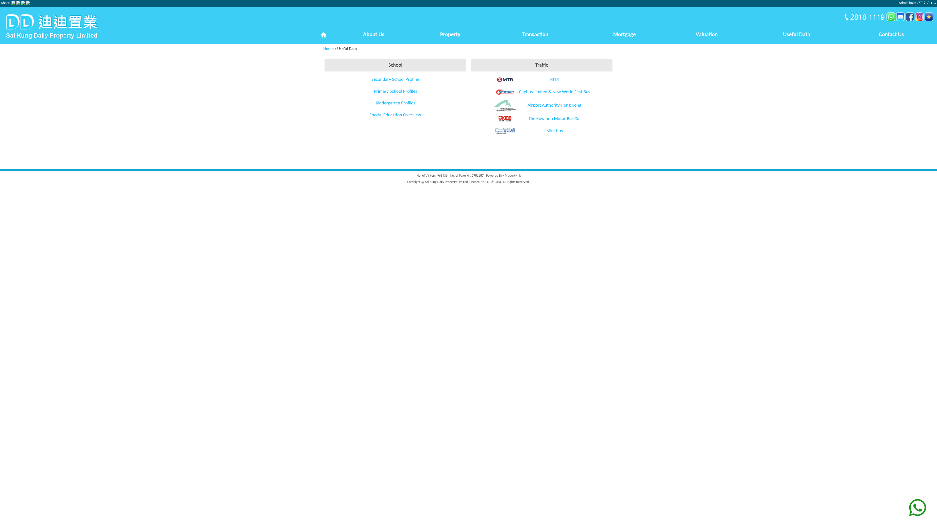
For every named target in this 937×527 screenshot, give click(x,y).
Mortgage (624, 35)
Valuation (707, 35)
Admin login (907, 3)
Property (450, 35)
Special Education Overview (395, 115)
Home (328, 49)
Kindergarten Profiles (395, 103)
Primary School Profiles (395, 91)
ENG (932, 3)
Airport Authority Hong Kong (554, 105)
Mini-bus (554, 131)
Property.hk (513, 176)
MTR (554, 80)
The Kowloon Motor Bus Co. (555, 119)
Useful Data (796, 35)
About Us (373, 35)
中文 (923, 3)
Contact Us (891, 35)
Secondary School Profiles (395, 79)
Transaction (535, 35)
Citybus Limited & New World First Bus (554, 92)
